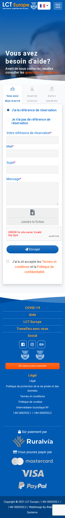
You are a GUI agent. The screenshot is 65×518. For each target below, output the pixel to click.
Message (13, 179)
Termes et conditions (32, 396)
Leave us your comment (33, 365)
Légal (32, 380)
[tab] (12, 94)
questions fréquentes (41, 72)
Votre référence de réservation (28, 133)
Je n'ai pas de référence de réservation (31, 121)
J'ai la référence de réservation (34, 110)
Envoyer (34, 249)
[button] (32, 308)
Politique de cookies (30, 401)
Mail (9, 146)
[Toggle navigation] (57, 6)
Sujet (10, 162)
